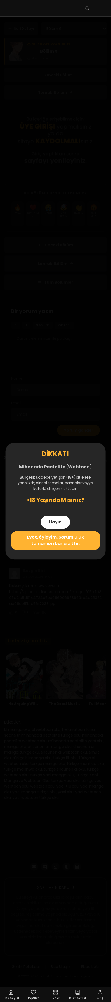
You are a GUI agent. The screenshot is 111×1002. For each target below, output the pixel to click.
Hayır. (55, 522)
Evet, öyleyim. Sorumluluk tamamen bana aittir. (55, 540)
